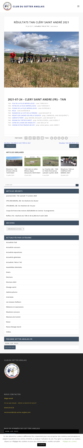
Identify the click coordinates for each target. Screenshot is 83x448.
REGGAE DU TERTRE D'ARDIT (22, 120)
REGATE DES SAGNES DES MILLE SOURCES (26, 115)
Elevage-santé (11, 287)
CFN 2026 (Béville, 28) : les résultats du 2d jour (22, 201)
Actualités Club (11, 242)
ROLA (14, 111)
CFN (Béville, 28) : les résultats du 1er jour (20, 206)
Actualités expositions (14, 252)
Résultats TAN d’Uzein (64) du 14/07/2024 (11, 171)
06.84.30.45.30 (9, 408)
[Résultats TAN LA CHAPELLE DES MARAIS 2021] (69, 161)
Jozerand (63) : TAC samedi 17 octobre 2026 (21, 196)
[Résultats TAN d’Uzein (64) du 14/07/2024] (14, 161)
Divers (8, 272)
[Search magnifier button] (77, 184)
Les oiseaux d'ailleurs (13, 302)
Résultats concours (13, 312)
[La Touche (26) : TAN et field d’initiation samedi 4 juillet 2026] (51, 161)
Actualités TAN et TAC (42, 26)
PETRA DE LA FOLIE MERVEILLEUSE (24, 106)
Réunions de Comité (13, 317)
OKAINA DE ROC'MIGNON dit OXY (23, 125)
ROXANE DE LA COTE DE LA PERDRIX (24, 113)
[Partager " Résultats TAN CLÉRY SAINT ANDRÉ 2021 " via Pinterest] (34, 138)
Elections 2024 (11, 282)
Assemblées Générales (14, 267)
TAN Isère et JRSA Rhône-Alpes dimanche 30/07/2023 (32, 171)
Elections (9, 277)
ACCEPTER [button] (41, 445)
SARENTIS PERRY (18, 118)
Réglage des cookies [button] (70, 441)
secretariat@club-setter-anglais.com (17, 412)
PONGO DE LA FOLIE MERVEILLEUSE (24, 108)
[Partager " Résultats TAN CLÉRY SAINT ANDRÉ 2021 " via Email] (42, 138)
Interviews (9, 297)
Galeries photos (11, 292)
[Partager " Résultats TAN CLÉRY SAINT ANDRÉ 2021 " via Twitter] (30, 138)
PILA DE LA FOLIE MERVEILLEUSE (23, 103)
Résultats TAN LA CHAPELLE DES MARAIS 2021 (67, 171)
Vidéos (8, 332)
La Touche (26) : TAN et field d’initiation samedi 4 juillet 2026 (50, 171)
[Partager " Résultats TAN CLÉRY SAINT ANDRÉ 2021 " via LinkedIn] (38, 138)
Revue (8, 322)
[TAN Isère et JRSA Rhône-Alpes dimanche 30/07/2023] (32, 161)
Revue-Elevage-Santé (13, 327)
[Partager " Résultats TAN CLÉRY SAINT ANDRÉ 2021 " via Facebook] (26, 138)
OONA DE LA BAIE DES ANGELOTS (23, 123)
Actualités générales (13, 257)
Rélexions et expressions (14, 307)
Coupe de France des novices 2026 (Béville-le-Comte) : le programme (30, 211)
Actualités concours (13, 247)
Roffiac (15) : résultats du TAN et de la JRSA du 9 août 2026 (27, 216)
